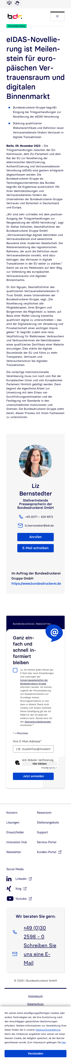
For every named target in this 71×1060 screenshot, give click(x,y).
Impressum (35, 996)
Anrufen (35, 537)
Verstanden (35, 1053)
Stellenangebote (48, 822)
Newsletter (13, 852)
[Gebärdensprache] (17, 3)
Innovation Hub (16, 842)
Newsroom (44, 812)
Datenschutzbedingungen (38, 721)
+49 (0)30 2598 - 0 (34, 932)
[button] (57, 16)
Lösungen (12, 822)
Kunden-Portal (46, 852)
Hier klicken (40, 763)
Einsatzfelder (15, 832)
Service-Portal (46, 842)
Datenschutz (35, 1003)
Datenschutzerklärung (48, 1029)
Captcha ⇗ (49, 768)
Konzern (11, 812)
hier (64, 1042)
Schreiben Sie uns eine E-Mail (39, 954)
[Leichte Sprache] (9, 3)
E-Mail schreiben (35, 548)
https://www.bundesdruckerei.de (36, 583)
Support (42, 832)
